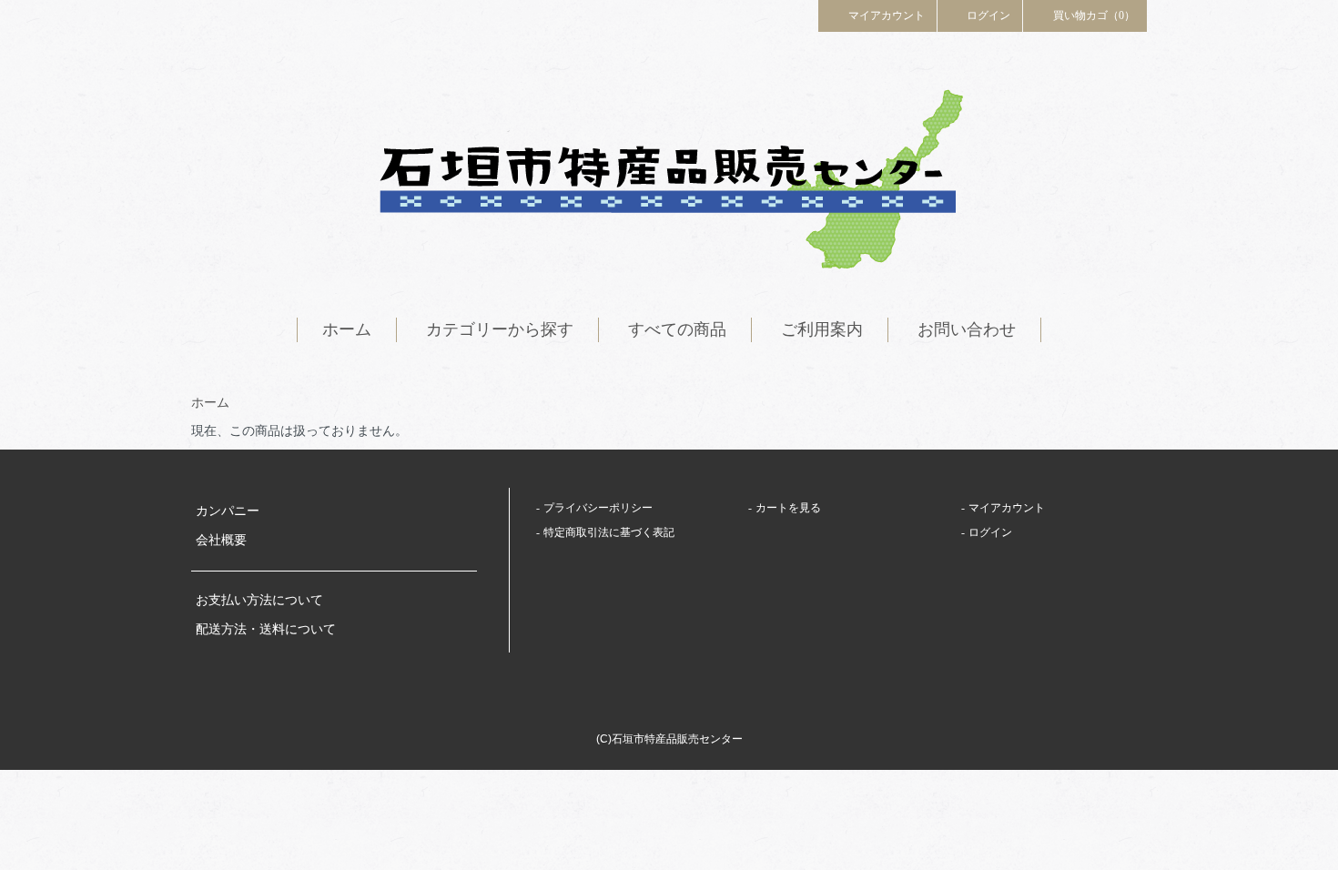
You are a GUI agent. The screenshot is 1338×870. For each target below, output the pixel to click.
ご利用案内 (822, 329)
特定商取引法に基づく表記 (608, 532)
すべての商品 (677, 329)
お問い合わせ (966, 329)
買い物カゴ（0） (1094, 15)
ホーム (346, 329)
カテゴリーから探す (499, 329)
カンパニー (227, 511)
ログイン (988, 15)
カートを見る (788, 507)
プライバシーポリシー (598, 507)
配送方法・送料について (266, 629)
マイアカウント (886, 15)
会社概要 (221, 540)
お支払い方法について (259, 600)
